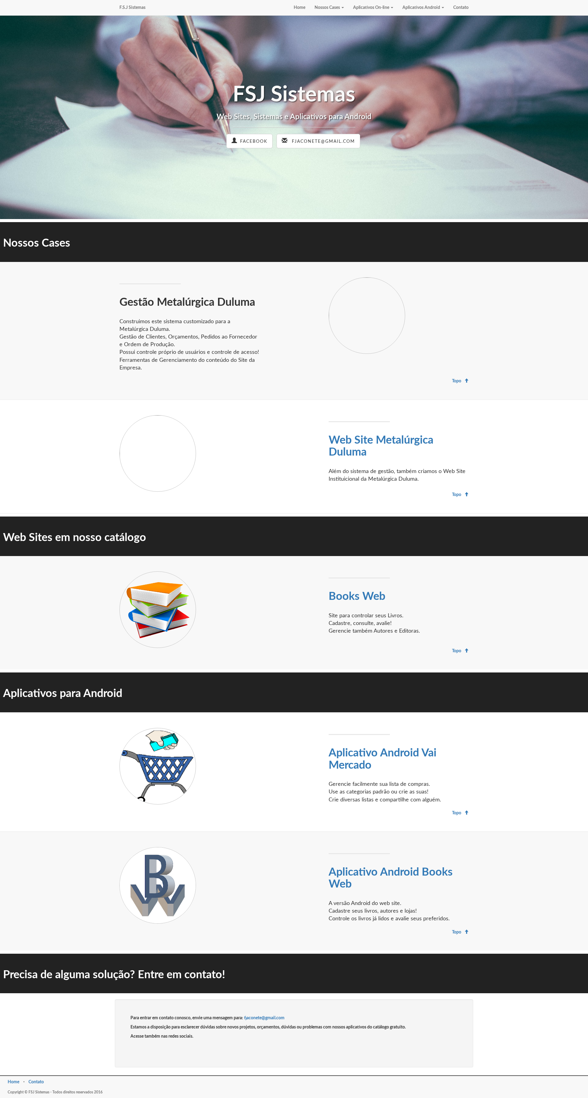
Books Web (357, 596)
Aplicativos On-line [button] (371, 8)
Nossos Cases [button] (327, 8)
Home (299, 8)
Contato (461, 8)
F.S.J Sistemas (132, 8)
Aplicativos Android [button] (421, 8)
